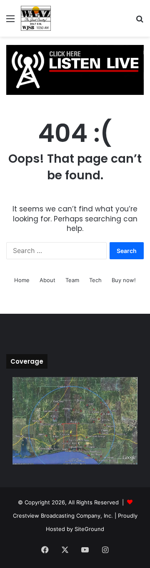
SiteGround (89, 529)
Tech (95, 280)
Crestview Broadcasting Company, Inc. (63, 515)
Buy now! (124, 280)
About (47, 280)
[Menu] (10, 21)
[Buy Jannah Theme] (75, 69)
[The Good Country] (36, 18)
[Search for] (139, 21)
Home (22, 280)
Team (72, 280)
